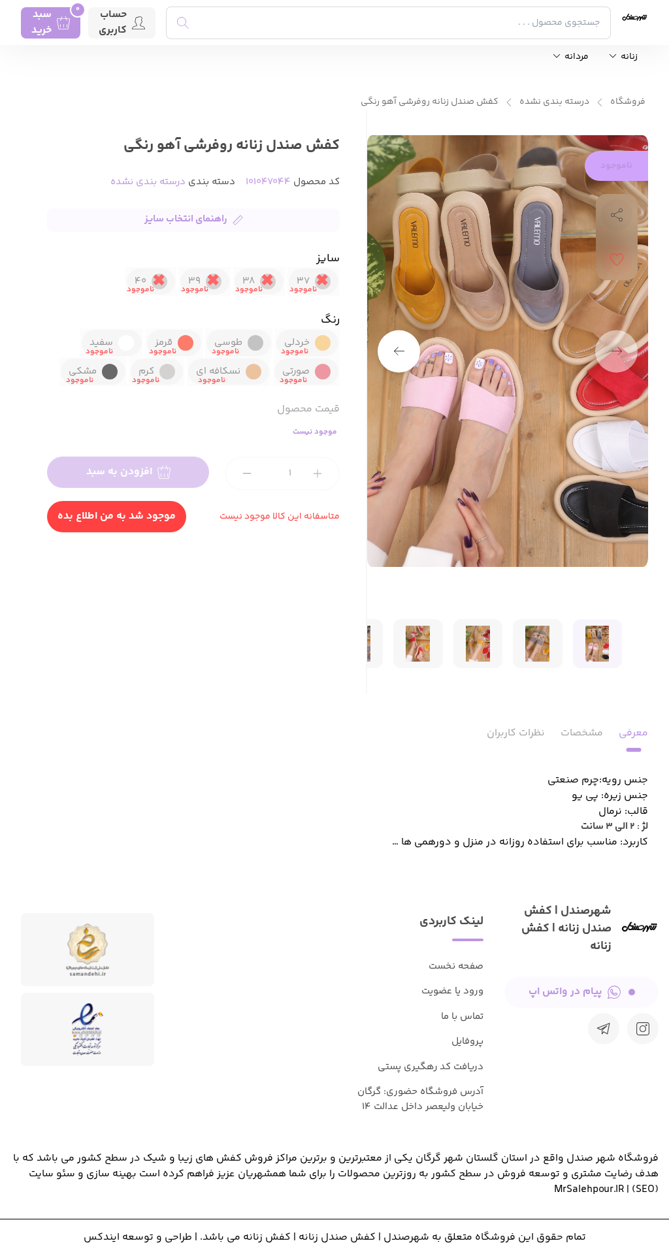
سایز (328, 258)
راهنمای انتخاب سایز (185, 219)
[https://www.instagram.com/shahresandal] (643, 1028)
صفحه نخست (456, 966)
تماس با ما (462, 1016)
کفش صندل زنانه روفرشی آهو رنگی (429, 102)
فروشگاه (627, 102)
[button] (399, 351)
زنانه (628, 57)
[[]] (603, 1028)
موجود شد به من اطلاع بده (116, 516)
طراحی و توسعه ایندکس (138, 1237)
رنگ (330, 320)
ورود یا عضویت (452, 991)
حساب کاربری (113, 23)
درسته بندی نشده (554, 102)
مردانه (576, 57)
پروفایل (467, 1041)
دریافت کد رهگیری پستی (430, 1066)
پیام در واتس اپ (565, 992)
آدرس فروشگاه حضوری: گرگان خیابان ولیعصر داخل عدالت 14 (420, 1099)
